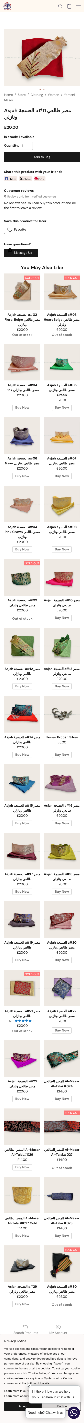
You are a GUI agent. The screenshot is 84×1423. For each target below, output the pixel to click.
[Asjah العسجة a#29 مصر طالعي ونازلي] (22, 1263)
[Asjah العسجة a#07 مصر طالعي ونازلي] (62, 435)
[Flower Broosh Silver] (62, 714)
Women (53, 95)
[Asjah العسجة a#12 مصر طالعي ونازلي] (22, 646)
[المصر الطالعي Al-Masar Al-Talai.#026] (22, 1126)
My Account (58, 1333)
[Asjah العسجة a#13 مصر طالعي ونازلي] (62, 646)
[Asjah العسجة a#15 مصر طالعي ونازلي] (22, 782)
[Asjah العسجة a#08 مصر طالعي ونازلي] (62, 504)
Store (22, 95)
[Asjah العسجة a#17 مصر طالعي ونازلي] (22, 851)
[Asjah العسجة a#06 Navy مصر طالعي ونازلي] (22, 435)
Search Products (25, 1333)
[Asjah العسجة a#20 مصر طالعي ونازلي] (62, 919)
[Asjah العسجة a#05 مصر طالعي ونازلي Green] (62, 362)
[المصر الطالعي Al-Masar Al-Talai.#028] (62, 1195)
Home (8, 95)
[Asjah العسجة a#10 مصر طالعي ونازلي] (62, 577)
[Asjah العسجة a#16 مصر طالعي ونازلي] (62, 782)
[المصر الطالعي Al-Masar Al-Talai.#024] (62, 1058)
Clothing (37, 95)
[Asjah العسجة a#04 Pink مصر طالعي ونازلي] (22, 362)
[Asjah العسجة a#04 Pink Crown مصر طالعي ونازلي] (22, 504)
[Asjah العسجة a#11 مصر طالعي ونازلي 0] (42, 57)
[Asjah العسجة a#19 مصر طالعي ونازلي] (22, 919)
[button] (7, 6)
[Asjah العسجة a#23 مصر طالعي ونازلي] (22, 1058)
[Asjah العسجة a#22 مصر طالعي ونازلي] (62, 988)
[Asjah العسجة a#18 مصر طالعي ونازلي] (62, 851)
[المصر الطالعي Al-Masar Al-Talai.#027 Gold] (22, 1195)
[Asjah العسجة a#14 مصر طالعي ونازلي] (22, 714)
